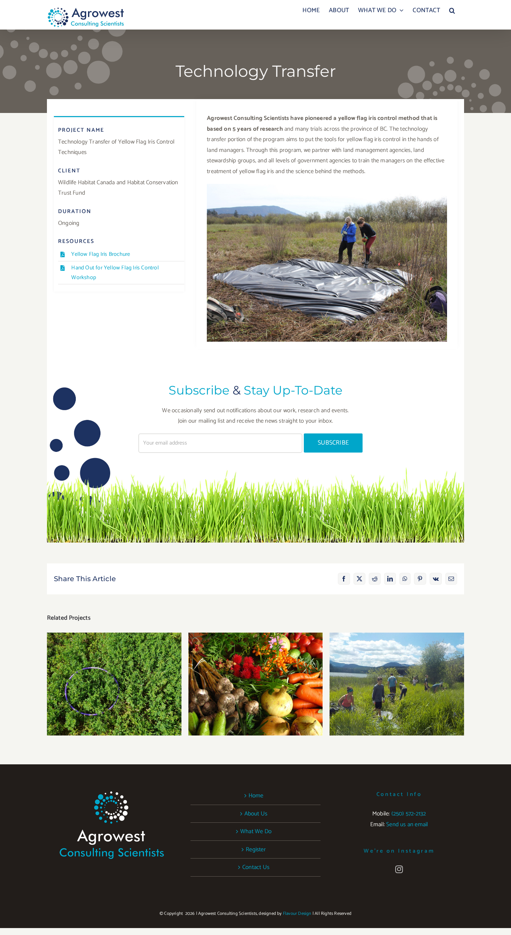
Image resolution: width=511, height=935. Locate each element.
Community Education (397, 677)
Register (256, 849)
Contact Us (255, 867)
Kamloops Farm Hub (255, 677)
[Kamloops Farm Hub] (255, 684)
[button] (452, 10)
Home (256, 795)
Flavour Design (297, 913)
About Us (256, 814)
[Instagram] (399, 869)
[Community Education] (397, 684)
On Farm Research (114, 677)
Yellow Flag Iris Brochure (100, 254)
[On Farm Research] (114, 684)
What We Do (255, 831)
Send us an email (407, 824)
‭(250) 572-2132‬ (408, 814)
